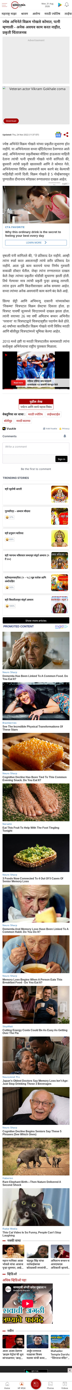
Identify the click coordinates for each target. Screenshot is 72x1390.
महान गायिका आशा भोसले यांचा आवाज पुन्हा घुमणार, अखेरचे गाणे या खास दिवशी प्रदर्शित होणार (13, 1264)
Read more (18, 383)
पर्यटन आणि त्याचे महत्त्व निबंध (36, 407)
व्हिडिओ (12, 1274)
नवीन (10, 1331)
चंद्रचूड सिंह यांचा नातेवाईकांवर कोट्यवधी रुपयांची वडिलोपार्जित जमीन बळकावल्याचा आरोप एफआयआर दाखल (37, 1264)
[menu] (5, 5)
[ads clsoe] (70, 1370)
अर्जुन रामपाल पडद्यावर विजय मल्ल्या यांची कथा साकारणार (36, 1354)
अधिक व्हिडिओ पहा (14, 1280)
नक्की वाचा (14, 1240)
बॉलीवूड (8, 421)
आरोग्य (36, 14)
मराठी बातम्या (23, 421)
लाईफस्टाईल (53, 414)
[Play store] (60, 4)
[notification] (66, 4)
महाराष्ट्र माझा (9, 14)
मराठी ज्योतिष (52, 14)
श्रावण (24, 14)
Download (11, 120)
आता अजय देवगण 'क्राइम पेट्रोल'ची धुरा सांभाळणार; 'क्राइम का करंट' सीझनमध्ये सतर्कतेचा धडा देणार (13, 1354)
